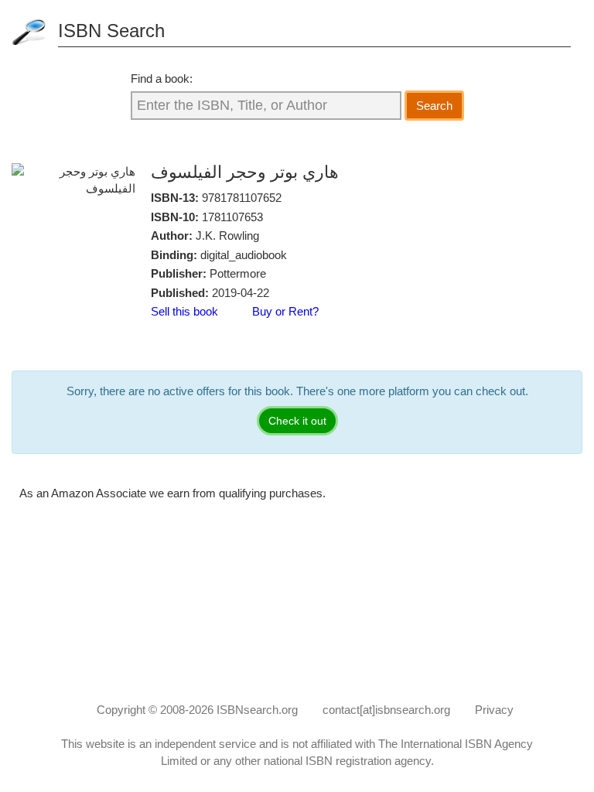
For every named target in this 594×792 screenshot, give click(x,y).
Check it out (297, 421)
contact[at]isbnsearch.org (386, 709)
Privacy (494, 709)
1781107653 (232, 217)
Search (434, 105)
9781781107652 (242, 197)
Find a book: (162, 78)
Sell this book (184, 311)
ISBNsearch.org (257, 709)
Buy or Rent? (285, 311)
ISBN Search (111, 30)
